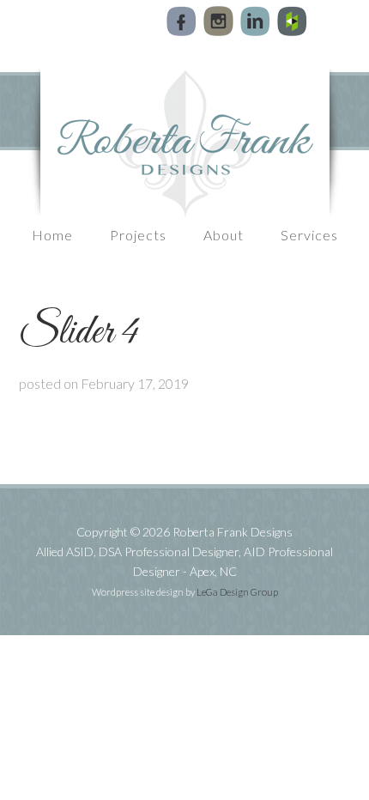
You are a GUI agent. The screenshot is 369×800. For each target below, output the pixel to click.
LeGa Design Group (237, 591)
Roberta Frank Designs (184, 143)
